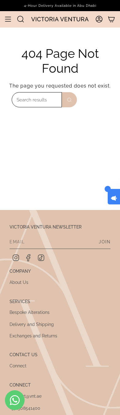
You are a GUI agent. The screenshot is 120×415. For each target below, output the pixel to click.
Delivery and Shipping (32, 324)
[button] (20, 19)
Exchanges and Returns (33, 335)
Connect (18, 365)
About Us (19, 282)
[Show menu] (8, 19)
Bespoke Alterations (30, 312)
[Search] (69, 99)
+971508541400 (25, 408)
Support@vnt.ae (26, 396)
